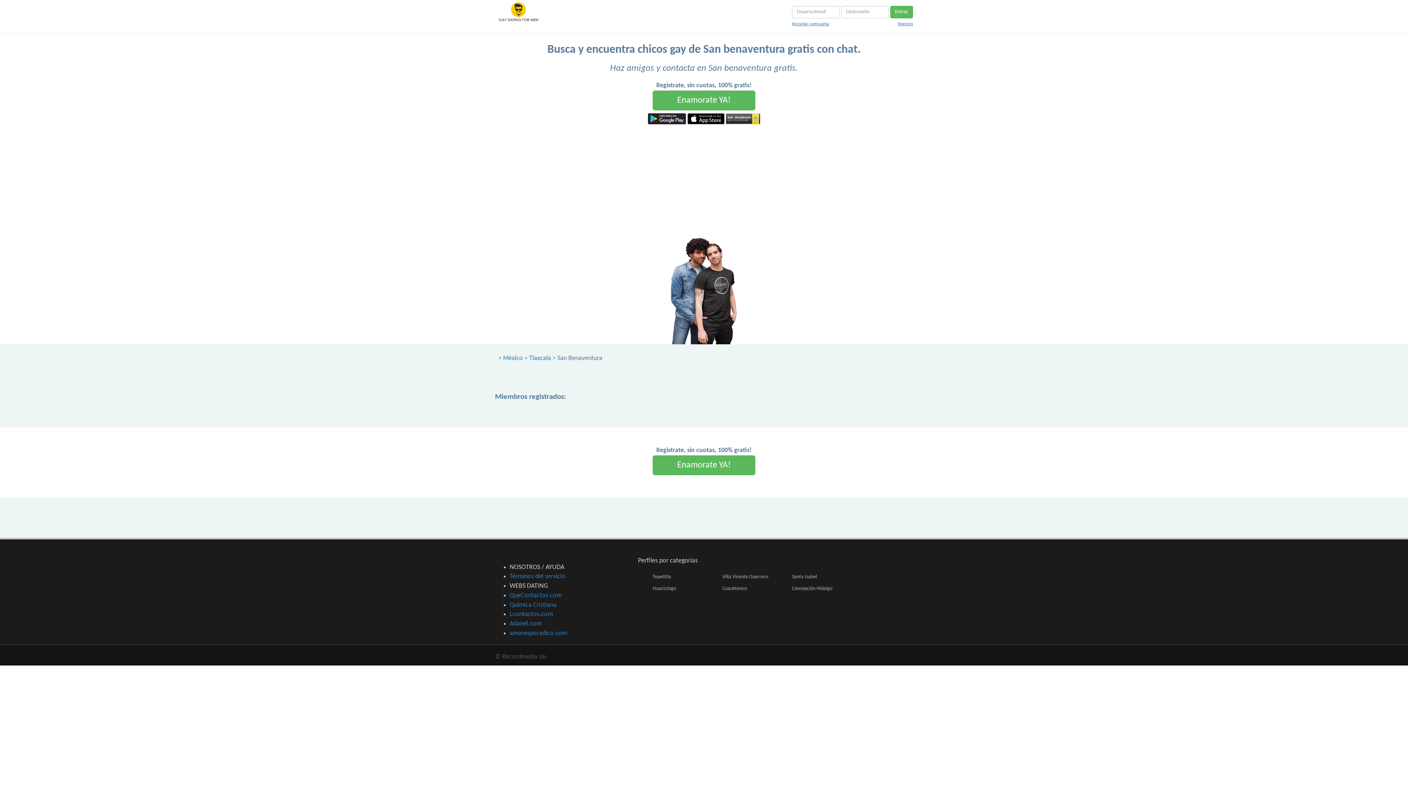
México (513, 358)
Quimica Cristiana (533, 605)
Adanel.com (526, 623)
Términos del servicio (537, 576)
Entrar (901, 12)
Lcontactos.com (531, 614)
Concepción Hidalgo (812, 588)
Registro (905, 24)
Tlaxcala (540, 358)
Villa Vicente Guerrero (745, 577)
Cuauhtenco (734, 588)
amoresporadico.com (538, 633)
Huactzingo (664, 588)
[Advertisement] (704, 179)
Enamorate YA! (704, 100)
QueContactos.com (536, 595)
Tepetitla (662, 577)
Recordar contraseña (810, 24)
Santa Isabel (804, 577)
